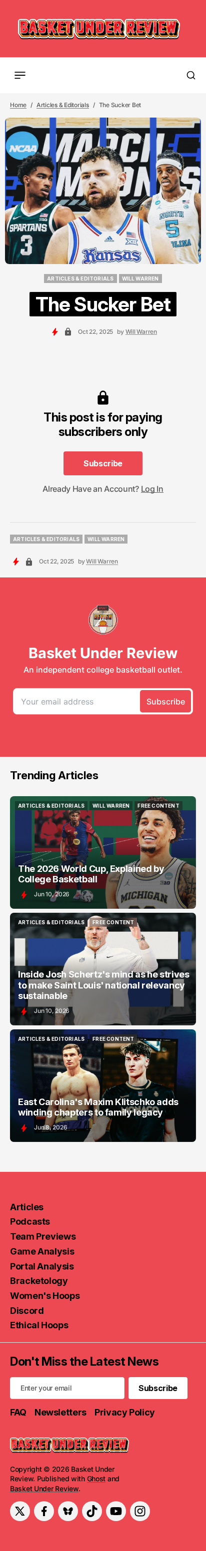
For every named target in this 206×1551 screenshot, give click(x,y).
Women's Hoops (45, 1295)
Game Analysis (42, 1251)
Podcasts (30, 1221)
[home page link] (99, 28)
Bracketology (39, 1280)
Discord (27, 1310)
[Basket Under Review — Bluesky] (68, 1511)
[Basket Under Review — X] (20, 1511)
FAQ (18, 1412)
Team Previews (43, 1236)
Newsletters (60, 1412)
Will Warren (141, 331)
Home (18, 105)
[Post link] (103, 852)
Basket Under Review (44, 1488)
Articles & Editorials (62, 105)
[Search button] (191, 75)
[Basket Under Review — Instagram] (140, 1511)
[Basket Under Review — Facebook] (44, 1511)
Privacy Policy (124, 1412)
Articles (27, 1207)
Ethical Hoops (39, 1325)
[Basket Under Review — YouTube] (116, 1511)
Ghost (96, 1478)
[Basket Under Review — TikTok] (92, 1511)
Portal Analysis (42, 1266)
